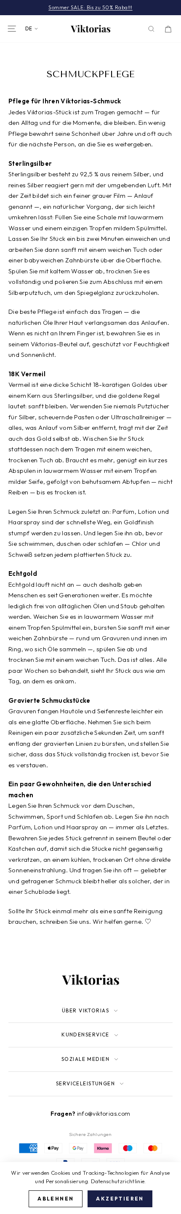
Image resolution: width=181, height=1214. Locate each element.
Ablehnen (55, 1198)
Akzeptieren (120, 1198)
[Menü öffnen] (12, 29)
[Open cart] (168, 28)
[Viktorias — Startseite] (90, 28)
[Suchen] (151, 29)
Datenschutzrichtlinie (118, 1181)
